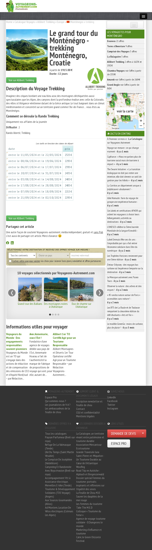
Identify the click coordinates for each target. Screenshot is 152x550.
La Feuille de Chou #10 (88, 493)
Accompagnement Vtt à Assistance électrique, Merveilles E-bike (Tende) (58, 481)
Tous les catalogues (56, 433)
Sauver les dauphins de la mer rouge (89, 498)
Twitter (111, 404)
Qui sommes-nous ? (55, 401)
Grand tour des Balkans (30, 304)
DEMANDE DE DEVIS (123, 433)
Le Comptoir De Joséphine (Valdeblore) (58, 461)
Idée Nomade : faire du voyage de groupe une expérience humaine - (122, 201)
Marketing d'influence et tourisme (89, 531)
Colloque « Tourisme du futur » (88, 513)
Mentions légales (85, 416)
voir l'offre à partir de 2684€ (123, 79)
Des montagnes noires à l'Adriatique (56, 305)
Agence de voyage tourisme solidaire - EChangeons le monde (90, 522)
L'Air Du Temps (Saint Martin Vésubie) (59, 454)
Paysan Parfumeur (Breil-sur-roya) (60, 439)
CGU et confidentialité (88, 412)
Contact (80, 409)
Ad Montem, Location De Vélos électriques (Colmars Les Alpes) (59, 511)
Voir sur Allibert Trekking (21, 80)
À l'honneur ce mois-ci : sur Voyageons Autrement (124, 140)
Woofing (80, 467)
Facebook (112, 401)
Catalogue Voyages (25, 22)
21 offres (115, 41)
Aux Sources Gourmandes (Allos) (58, 502)
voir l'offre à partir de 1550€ (124, 72)
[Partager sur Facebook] (7, 243)
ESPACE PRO (118, 443)
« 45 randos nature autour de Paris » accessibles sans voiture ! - (123, 298)
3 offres (117, 56)
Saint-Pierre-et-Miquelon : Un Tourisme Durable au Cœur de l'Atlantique (90, 459)
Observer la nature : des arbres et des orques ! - (124, 287)
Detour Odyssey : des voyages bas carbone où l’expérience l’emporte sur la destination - (125, 268)
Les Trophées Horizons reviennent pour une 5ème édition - (124, 257)
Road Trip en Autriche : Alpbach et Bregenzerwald (90, 472)
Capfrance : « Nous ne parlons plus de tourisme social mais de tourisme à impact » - (124, 160)
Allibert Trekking (46, 22)
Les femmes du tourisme (89, 504)
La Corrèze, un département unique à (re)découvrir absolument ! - (124, 189)
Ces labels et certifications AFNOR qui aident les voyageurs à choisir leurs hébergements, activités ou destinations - (124, 216)
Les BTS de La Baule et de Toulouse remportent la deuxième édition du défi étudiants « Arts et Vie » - (123, 313)
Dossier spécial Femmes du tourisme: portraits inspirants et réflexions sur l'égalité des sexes (90, 483)
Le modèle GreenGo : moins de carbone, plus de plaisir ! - (125, 325)
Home (9, 22)
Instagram (112, 408)
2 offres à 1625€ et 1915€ (124, 63)
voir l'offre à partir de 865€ (123, 86)
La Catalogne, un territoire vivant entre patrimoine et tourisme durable (90, 437)
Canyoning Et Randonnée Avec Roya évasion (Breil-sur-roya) (60, 470)
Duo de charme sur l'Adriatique (81, 305)
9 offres (119, 46)
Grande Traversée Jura (87, 452)
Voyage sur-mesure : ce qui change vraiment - (123, 149)
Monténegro (76, 22)
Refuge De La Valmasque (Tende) (58, 446)
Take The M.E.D (84, 507)
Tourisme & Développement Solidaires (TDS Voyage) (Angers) (60, 492)
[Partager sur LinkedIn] (12, 243)
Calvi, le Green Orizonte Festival (88, 539)
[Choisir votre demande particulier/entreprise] (143, 433)
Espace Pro (51, 397)
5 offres (122, 51)
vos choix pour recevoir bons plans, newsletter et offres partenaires (56, 261)
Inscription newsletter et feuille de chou (89, 403)
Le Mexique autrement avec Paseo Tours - (122, 279)
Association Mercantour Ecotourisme (89, 446)
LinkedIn (111, 397)
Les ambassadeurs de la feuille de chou (57, 410)
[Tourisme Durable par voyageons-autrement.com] (21, 6)
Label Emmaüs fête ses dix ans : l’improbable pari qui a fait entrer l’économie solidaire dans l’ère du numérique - (122, 245)
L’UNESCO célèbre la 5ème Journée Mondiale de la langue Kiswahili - (122, 230)
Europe (60, 22)
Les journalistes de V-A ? (57, 404)
